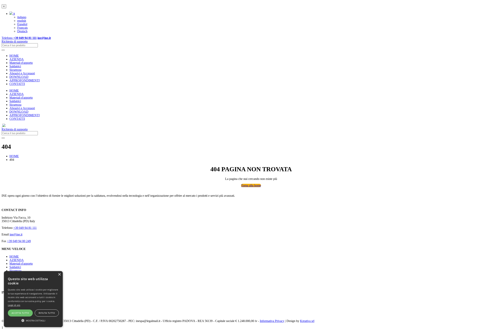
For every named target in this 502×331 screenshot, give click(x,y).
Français (22, 27)
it (14, 13)
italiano (21, 17)
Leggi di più (14, 305)
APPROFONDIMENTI (24, 80)
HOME (14, 55)
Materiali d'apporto (21, 62)
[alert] (33, 299)
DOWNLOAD (18, 76)
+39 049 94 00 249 (19, 241)
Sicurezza (15, 69)
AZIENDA (16, 59)
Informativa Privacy (272, 321)
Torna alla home (251, 185)
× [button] (59, 274)
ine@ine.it (16, 234)
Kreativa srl (307, 321)
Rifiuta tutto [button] (47, 312)
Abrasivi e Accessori (22, 73)
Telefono (19, 38)
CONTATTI (17, 84)
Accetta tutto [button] (20, 312)
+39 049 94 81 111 (25, 227)
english (21, 20)
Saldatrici (15, 66)
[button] (33, 320)
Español (22, 24)
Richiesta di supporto (15, 41)
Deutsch (22, 31)
